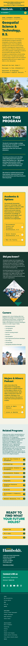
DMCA (5, 602)
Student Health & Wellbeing (10, 634)
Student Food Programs (9, 632)
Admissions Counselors (10, 577)
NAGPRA (5, 606)
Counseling (6, 626)
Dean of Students (8, 624)
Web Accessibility (8, 598)
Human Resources (7, 616)
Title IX (6, 604)
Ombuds (5, 639)
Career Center (7, 618)
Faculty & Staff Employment (10, 612)
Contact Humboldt (8, 580)
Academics (5, 12)
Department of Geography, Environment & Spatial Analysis (13, 71)
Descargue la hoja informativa (12, 68)
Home (3, 17)
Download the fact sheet (10, 65)
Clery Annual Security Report (11, 637)
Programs (17, 17)
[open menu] (25, 9)
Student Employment (8, 614)
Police (5, 630)
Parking (5, 628)
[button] (20, 9)
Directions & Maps (8, 565)
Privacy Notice (7, 600)
